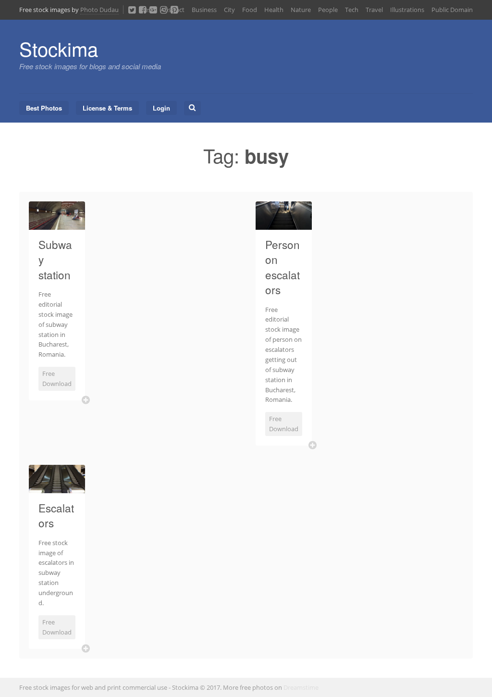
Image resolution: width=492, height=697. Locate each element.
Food (249, 9)
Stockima (58, 48)
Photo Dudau (99, 9)
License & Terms (107, 107)
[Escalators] (57, 487)
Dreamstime (301, 687)
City (229, 9)
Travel (374, 9)
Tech (351, 9)
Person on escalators (282, 267)
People (328, 9)
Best (147, 9)
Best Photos (44, 107)
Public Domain (452, 9)
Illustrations (407, 9)
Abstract (172, 9)
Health (273, 9)
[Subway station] (57, 224)
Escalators (56, 515)
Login (161, 107)
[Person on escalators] (284, 224)
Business (204, 9)
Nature (301, 9)
